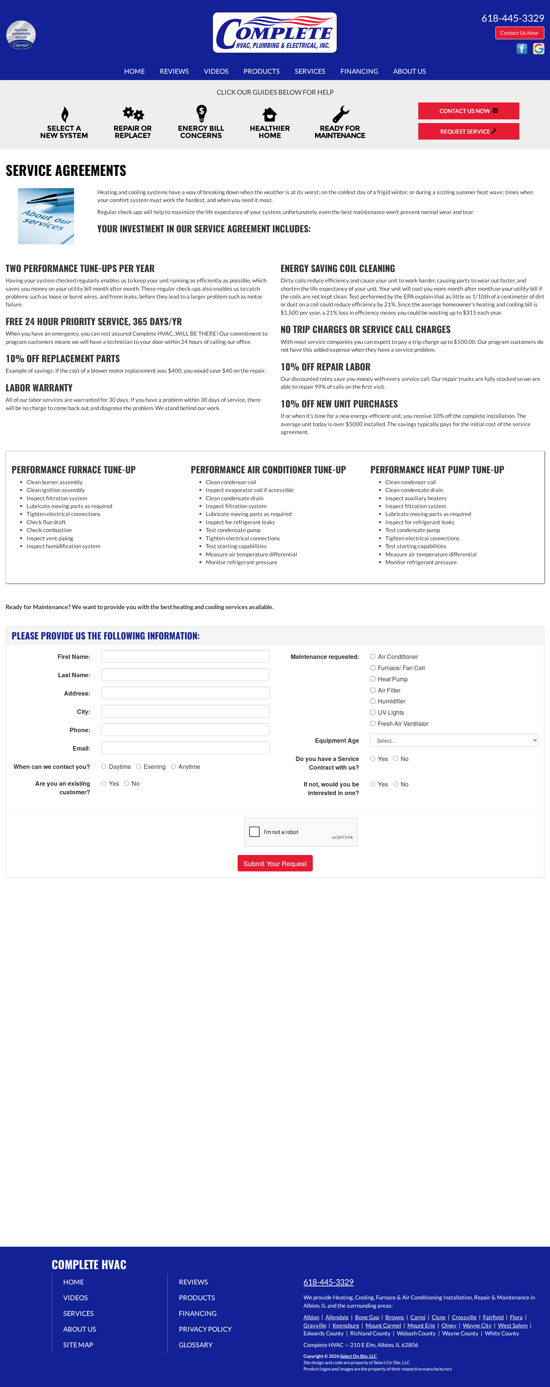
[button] (275, 863)
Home (134, 71)
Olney (448, 1325)
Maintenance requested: (325, 656)
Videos (216, 71)
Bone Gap (367, 1317)
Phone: (80, 729)
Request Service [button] (465, 131)
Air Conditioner (398, 657)
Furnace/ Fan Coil (401, 668)
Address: (77, 693)
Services (310, 71)
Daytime (120, 766)
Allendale (337, 1317)
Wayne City (477, 1325)
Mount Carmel (383, 1325)
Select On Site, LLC (358, 1356)
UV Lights (391, 712)
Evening (155, 766)
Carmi (417, 1317)
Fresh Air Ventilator (403, 724)
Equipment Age (337, 740)
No (136, 783)
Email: (81, 748)
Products (262, 71)
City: (83, 711)
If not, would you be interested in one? (331, 788)
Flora (516, 1317)
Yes (114, 783)
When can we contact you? (51, 766)
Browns (394, 1317)
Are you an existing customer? (62, 787)
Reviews (174, 71)
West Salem (513, 1325)
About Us (409, 71)
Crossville (464, 1317)
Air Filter (389, 690)
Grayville (314, 1325)
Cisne (439, 1317)
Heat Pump (393, 679)
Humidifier (391, 701)
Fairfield (493, 1317)
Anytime (189, 766)
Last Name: (74, 674)
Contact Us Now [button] (520, 33)
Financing (359, 71)
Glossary (196, 1345)
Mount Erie (421, 1325)
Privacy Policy (205, 1329)
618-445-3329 (328, 1281)
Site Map (78, 1345)
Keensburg (346, 1325)
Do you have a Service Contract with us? (327, 763)
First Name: (74, 656)
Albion (311, 1317)
